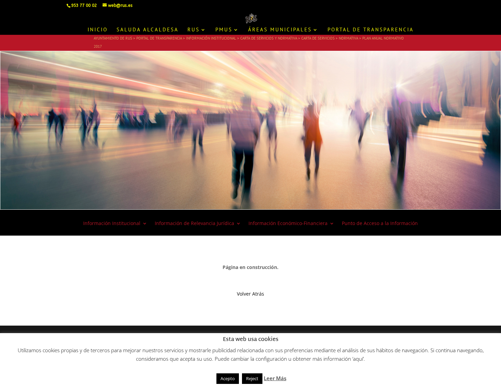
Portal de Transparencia (371, 30)
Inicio (98, 30)
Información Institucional (111, 223)
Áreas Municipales (280, 30)
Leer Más (275, 378)
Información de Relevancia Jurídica (194, 223)
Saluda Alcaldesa (148, 30)
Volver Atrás (250, 293)
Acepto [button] (228, 378)
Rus (193, 30)
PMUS (223, 30)
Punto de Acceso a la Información (380, 223)
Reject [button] (252, 378)
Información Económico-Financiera (288, 223)
